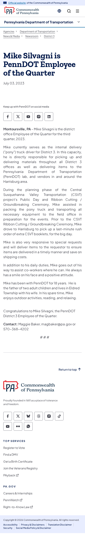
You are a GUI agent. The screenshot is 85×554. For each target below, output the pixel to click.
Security (7, 528)
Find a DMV (10, 454)
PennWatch (11, 500)
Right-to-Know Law (16, 507)
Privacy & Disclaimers (33, 524)
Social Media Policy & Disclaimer (33, 528)
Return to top (68, 369)
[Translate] (59, 11)
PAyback (9, 475)
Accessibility (10, 524)
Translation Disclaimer (60, 524)
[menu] (77, 11)
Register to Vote (14, 448)
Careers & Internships (17, 493)
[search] (69, 11)
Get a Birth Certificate (18, 461)
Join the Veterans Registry (20, 468)
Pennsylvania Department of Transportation (38, 22)
